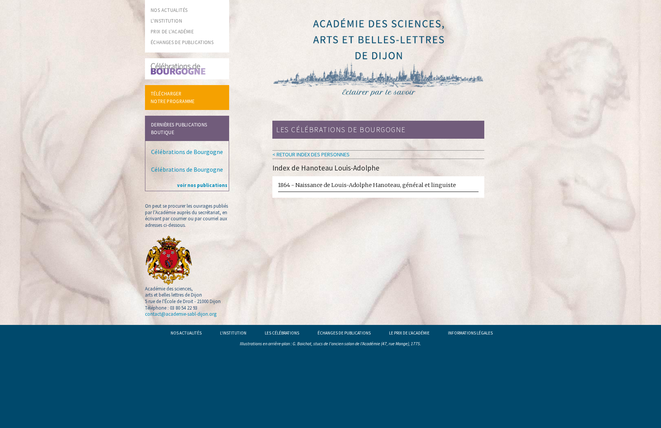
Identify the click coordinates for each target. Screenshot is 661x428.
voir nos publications (202, 185)
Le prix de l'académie (409, 333)
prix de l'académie (172, 31)
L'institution (233, 333)
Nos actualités (186, 333)
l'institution (166, 21)
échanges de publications (182, 42)
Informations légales (470, 333)
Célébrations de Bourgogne (187, 152)
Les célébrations (282, 333)
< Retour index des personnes (311, 154)
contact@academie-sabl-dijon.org (181, 314)
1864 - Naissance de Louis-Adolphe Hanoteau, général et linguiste (367, 185)
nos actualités (169, 10)
